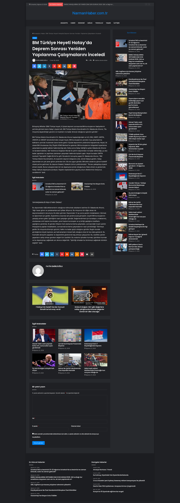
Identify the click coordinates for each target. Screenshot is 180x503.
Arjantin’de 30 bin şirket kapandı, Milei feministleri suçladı (138, 146)
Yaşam (108, 23)
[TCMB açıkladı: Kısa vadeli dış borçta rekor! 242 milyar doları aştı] (121, 137)
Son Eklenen (131, 33)
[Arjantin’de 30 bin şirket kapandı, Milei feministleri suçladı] (121, 147)
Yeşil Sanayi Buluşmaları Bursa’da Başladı (138, 114)
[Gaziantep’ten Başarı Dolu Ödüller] (77, 186)
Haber (73, 23)
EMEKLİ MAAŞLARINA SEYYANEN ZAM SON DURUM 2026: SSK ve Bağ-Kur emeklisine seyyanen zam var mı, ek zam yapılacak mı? (106, 4)
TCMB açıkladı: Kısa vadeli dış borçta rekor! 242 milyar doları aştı (137, 136)
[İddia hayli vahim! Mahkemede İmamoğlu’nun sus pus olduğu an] (95, 359)
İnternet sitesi (76, 426)
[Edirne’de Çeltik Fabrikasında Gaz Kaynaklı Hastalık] (69, 359)
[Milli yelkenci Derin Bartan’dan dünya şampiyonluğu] (121, 247)
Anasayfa (64, 23)
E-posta (35, 426)
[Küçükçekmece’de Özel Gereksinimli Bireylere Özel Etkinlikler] (121, 82)
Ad (33, 418)
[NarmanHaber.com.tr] (90, 13)
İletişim (116, 23)
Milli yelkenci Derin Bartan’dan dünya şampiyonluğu (136, 246)
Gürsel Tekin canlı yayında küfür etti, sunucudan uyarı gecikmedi (42, 346)
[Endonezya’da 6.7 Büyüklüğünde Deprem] (95, 335)
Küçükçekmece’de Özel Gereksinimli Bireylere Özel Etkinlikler (137, 81)
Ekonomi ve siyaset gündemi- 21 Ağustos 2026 (137, 166)
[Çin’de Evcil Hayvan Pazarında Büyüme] (69, 335)
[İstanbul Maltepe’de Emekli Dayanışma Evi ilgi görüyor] (121, 227)
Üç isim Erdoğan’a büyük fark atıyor (43, 369)
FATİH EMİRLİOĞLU (42, 60)
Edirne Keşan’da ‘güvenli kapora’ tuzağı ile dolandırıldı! (138, 236)
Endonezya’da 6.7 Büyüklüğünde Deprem (92, 345)
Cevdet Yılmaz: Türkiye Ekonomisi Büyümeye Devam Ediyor (137, 185)
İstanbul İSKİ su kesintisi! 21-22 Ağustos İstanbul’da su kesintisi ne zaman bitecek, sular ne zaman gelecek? (138, 44)
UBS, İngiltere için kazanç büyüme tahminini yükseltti (128, 72)
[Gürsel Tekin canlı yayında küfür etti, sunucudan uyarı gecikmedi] (43, 335)
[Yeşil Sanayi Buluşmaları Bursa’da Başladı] (121, 116)
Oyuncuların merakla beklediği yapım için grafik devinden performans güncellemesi (137, 102)
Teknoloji (99, 23)
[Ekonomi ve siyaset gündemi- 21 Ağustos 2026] (121, 166)
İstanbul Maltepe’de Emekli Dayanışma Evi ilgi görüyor (138, 226)
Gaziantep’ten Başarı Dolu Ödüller (137, 90)
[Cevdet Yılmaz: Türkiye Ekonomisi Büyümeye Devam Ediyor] (121, 186)
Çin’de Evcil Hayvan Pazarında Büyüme (69, 345)
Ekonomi (81, 23)
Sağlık (90, 23)
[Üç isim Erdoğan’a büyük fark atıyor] (43, 359)
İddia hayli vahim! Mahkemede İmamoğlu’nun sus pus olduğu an (94, 370)
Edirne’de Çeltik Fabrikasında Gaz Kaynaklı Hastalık (69, 369)
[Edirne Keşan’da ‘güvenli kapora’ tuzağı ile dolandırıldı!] (121, 237)
